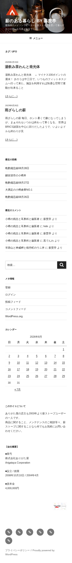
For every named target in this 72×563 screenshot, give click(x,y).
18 (27, 369)
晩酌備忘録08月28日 (17, 168)
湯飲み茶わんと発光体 (22, 67)
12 (36, 362)
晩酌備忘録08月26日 (17, 196)
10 (18, 362)
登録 (7, 287)
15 (63, 362)
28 (55, 376)
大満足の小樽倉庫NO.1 (18, 189)
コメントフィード (15, 309)
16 (9, 369)
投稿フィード (13, 301)
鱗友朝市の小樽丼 (15, 175)
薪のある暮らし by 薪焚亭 (30, 20)
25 (27, 376)
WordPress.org (14, 316)
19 (36, 369)
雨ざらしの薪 (15, 110)
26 (36, 376)
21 (55, 369)
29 (63, 376)
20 (45, 369)
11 (27, 362)
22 (63, 369)
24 (18, 376)
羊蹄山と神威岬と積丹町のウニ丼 (25, 247)
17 (18, 369)
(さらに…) (11, 96)
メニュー (38, 38)
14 (55, 362)
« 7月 (18, 389)
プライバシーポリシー (17, 550)
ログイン (10, 294)
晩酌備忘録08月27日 (17, 182)
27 (45, 376)
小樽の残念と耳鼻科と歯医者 (22, 218)
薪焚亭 (47, 218)
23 (9, 376)
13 (45, 362)
